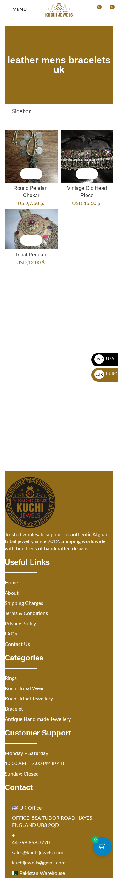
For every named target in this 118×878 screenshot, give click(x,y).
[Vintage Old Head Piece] (87, 156)
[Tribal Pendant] (31, 229)
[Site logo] (59, 9)
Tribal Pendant (31, 254)
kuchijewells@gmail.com (38, 862)
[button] (25, 173)
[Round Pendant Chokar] (31, 156)
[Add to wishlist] (36, 173)
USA (105, 359)
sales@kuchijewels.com (37, 852)
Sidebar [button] (21, 111)
